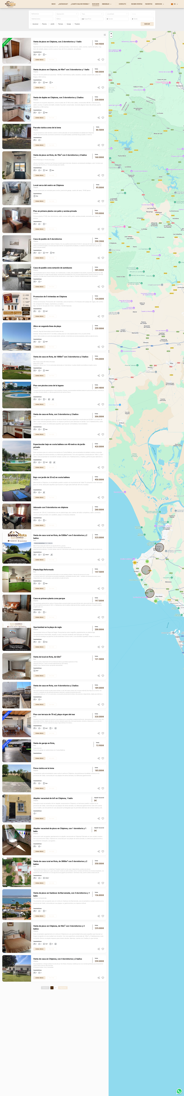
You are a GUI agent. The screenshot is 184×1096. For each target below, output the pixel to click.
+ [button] (111, 33)
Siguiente (63, 988)
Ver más (51, 59)
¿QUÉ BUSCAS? (63, 4)
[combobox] (66, 14)
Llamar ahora (39, 59)
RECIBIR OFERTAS (136, 4)
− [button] (111, 36)
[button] (104, 34)
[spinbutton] (41, 19)
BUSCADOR (95, 4)
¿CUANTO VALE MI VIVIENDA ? (80, 4)
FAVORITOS (148, 4)
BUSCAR (147, 24)
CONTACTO (122, 4)
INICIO (53, 4)
